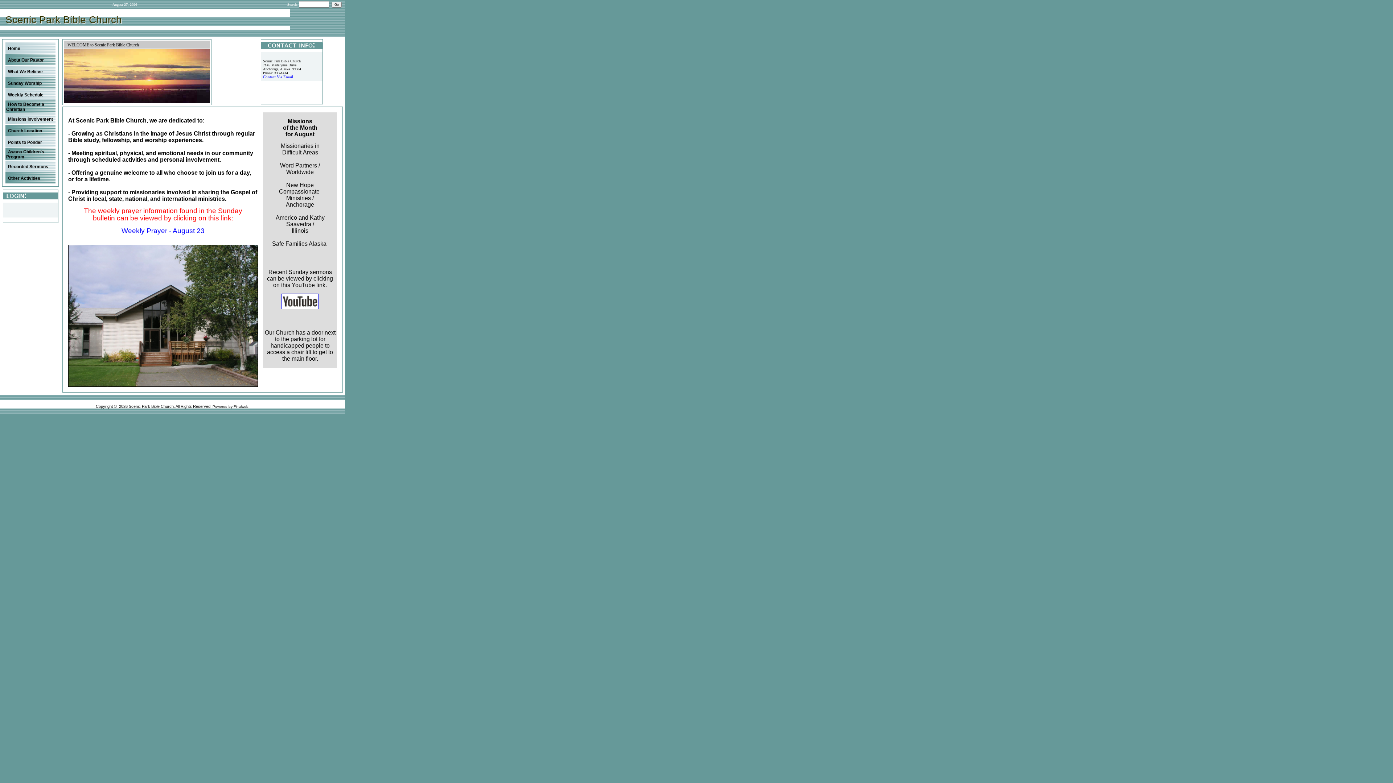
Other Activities (24, 178)
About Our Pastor (26, 60)
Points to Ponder (25, 142)
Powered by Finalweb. (231, 407)
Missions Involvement (30, 119)
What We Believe (25, 71)
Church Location (25, 130)
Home (14, 48)
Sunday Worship (25, 83)
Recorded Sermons (28, 166)
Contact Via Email (278, 77)
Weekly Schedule (26, 95)
